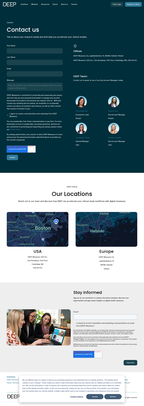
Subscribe (130, 362)
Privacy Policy (15, 129)
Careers (74, 4)
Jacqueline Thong (83, 138)
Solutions (24, 4)
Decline (113, 397)
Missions (34, 4)
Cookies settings (76, 397)
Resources (45, 4)
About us (64, 4)
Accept (95, 397)
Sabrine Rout (113, 111)
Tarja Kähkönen (82, 111)
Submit (12, 157)
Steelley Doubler (114, 138)
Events (55, 4)
